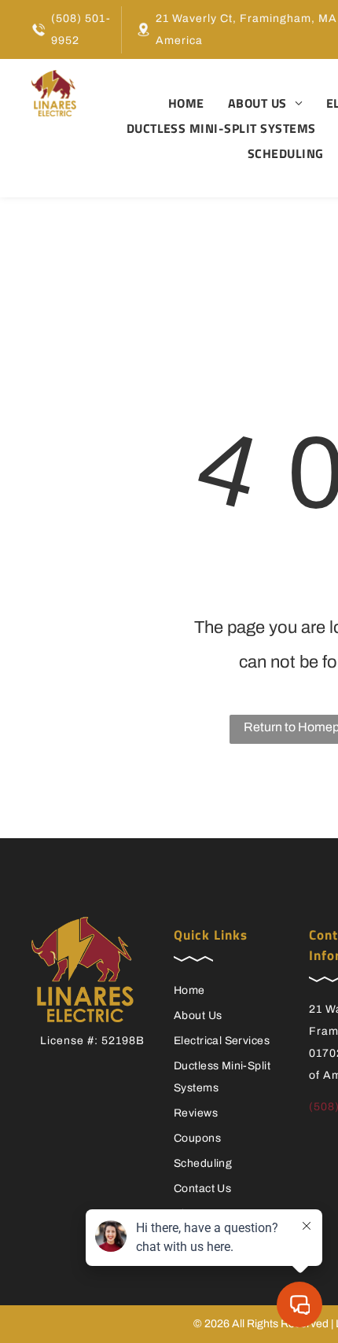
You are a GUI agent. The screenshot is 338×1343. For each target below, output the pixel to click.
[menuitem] (174, 103)
